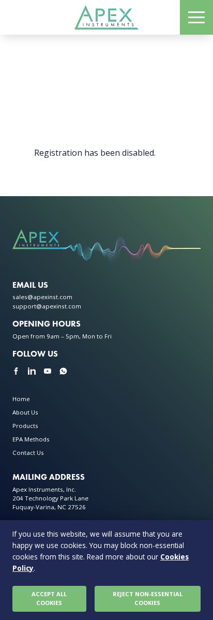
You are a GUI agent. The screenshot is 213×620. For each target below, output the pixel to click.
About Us (25, 412)
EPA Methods (31, 439)
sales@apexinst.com (42, 297)
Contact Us (28, 452)
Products (25, 426)
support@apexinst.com (46, 306)
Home (21, 399)
